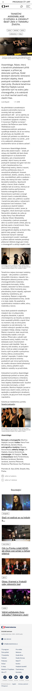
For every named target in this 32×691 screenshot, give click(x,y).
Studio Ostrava (20, 658)
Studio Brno (19, 655)
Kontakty (19, 672)
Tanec (9, 30)
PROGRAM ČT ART (21, 2)
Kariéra (18, 664)
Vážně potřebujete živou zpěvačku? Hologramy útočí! (15, 613)
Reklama (18, 652)
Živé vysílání (5, 652)
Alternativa (13, 34)
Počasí (3, 664)
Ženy (20, 34)
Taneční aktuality (8, 404)
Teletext (4, 658)
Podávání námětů (21, 666)
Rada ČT (18, 661)
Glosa (4, 577)
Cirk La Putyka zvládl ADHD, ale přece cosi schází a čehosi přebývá (16, 551)
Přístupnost (4, 686)
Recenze (16, 30)
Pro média (19, 649)
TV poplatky (5, 655)
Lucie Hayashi (5, 102)
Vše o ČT (3, 672)
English (14, 684)
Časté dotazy (20, 669)
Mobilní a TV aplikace (7, 669)
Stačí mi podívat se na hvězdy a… (16, 518)
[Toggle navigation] (3, 2)
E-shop (3, 666)
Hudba (4, 608)
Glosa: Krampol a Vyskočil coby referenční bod (14, 582)
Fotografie (5, 513)
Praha (22, 30)
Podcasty (4, 661)
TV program (5, 649)
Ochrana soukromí (23, 684)
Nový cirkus (6, 544)
